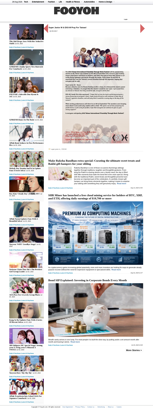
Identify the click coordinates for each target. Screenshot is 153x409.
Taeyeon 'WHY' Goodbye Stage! (22, 244)
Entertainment (38, 2)
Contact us (90, 407)
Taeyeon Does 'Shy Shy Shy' (20, 373)
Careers (119, 407)
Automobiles (89, 2)
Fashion (51, 2)
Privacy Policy (80, 407)
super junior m (55, 149)
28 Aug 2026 (17, 2)
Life (60, 2)
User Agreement (67, 407)
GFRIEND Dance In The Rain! (21, 120)
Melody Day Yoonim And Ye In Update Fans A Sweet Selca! (25, 169)
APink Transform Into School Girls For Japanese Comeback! (25, 397)
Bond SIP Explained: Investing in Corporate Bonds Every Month (87, 280)
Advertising (101, 407)
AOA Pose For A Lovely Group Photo (24, 295)
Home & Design (105, 2)
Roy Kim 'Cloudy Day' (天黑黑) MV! (24, 194)
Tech (26, 2)
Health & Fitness (73, 2)
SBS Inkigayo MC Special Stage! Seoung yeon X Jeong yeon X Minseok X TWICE (25, 347)
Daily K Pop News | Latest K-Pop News (21, 47)
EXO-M (64, 149)
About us (111, 407)
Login (125, 19)
